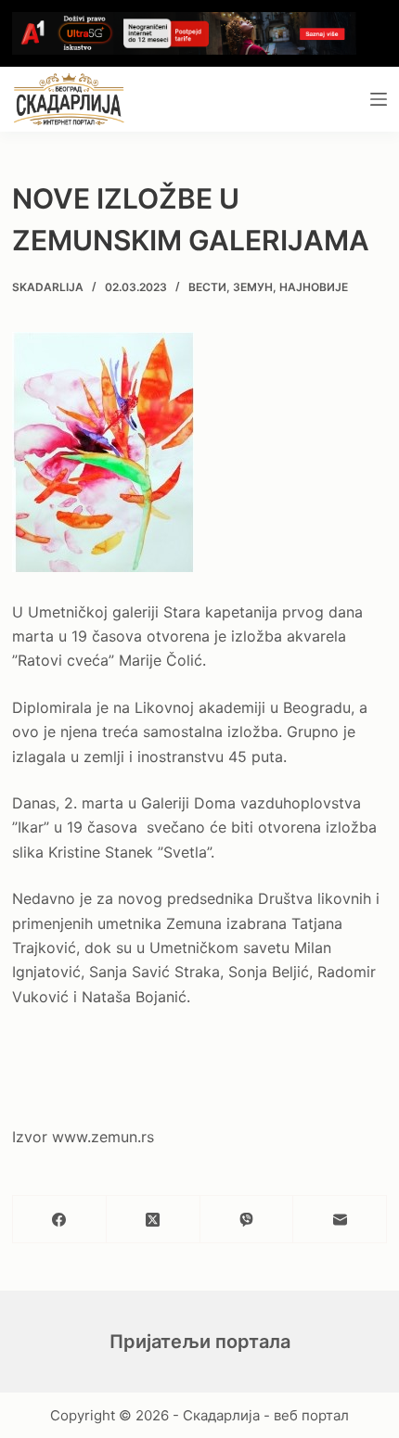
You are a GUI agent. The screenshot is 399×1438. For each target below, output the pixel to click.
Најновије (313, 287)
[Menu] (378, 99)
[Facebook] (60, 1219)
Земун (253, 287)
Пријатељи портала (199, 1341)
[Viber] (247, 1219)
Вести (207, 287)
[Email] (340, 1219)
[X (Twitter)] (153, 1219)
